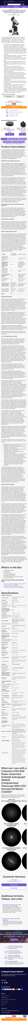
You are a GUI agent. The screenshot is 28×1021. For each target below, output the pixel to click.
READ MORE (10, 130)
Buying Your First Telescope (16, 7)
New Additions (24, 7)
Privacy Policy (4, 1002)
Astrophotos (8, 6)
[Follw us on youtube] (6, 983)
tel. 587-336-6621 (5, 1012)
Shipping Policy (4, 997)
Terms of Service (4, 1001)
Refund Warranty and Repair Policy (8, 999)
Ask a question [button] (14, 888)
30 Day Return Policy (14, 114)
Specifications (22, 139)
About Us (3, 1004)
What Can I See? (7, 141)
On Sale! (3, 7)
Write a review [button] (14, 884)
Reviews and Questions (18, 141)
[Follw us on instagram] (4, 983)
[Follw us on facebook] (2, 983)
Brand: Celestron (14, 9)
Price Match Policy (5, 995)
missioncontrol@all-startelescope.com (10, 1010)
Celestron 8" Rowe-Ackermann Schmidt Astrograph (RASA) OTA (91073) (13, 586)
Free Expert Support (13, 110)
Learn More (14, 939)
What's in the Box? (13, 139)
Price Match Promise (13, 116)
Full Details (4, 139)
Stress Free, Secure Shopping (16, 112)
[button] (11, 14)
